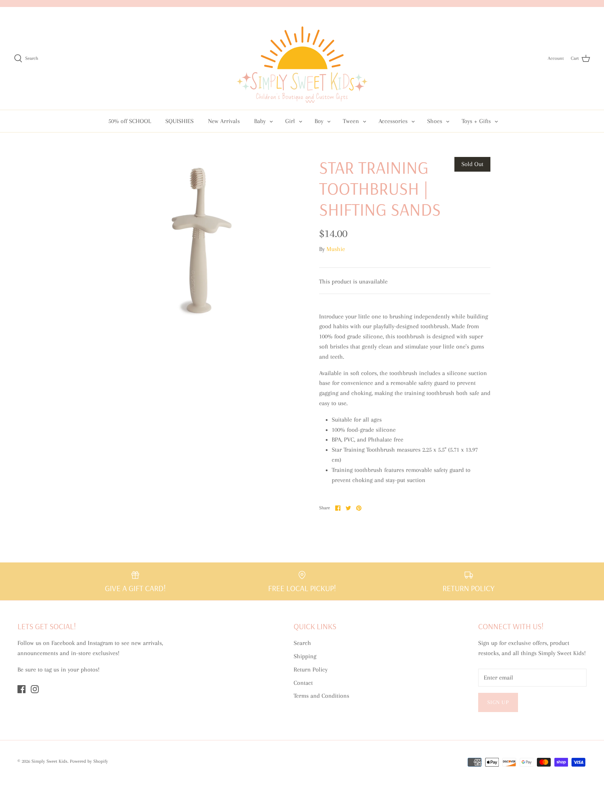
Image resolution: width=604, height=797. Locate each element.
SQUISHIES (179, 120)
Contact (303, 682)
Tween (351, 120)
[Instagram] (35, 689)
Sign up (498, 702)
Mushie (335, 248)
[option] (199, 242)
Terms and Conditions (321, 695)
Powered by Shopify (89, 761)
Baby (260, 120)
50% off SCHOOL (129, 120)
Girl (290, 120)
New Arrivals (224, 120)
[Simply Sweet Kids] (302, 58)
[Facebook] (21, 689)
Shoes (434, 120)
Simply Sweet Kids (49, 761)
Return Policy (311, 669)
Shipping (305, 656)
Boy (319, 120)
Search (302, 642)
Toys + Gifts (476, 120)
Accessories (393, 120)
